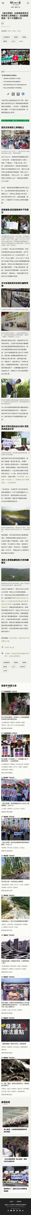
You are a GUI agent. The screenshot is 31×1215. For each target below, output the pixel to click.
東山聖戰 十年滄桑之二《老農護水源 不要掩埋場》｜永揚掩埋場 (14, 760)
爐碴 (23, 722)
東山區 (12, 647)
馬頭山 (4, 924)
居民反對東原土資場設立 (10, 75)
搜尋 (28, 3)
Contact (14, 1210)
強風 (19, 966)
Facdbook (8, 1210)
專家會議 (5, 769)
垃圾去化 (16, 848)
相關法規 (14, 255)
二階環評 (5, 927)
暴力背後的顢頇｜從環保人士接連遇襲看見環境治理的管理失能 (15, 718)
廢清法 (4, 1047)
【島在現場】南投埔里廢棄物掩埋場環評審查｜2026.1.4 (15, 843)
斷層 (10, 767)
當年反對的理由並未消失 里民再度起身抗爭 (15, 85)
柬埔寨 (4, 1010)
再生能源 (13, 966)
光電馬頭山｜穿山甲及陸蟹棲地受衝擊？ (15, 921)
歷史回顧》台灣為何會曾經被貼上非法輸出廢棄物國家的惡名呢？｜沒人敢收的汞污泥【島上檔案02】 (15, 1004)
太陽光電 (17, 969)
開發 (2, 24)
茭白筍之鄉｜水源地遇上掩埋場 (12, 881)
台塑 (9, 1010)
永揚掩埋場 (6, 37)
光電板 (24, 969)
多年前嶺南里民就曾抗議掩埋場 (11, 81)
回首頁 (11, 1201)
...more (20, 41)
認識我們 (19, 1201)
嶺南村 (11, 769)
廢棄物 (24, 37)
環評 (20, 767)
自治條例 (22, 667)
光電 (16, 927)
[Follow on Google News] (23, 93)
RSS (23, 1210)
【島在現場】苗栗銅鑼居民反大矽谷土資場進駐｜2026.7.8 (15, 804)
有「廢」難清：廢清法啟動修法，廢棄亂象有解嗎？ (15, 1084)
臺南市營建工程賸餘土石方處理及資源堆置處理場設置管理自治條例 (14, 601)
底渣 (9, 1091)
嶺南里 (5, 41)
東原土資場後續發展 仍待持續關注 (12, 88)
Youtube (11, 1210)
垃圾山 (23, 848)
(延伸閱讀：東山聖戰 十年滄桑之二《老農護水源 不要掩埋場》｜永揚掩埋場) (15, 479)
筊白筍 (10, 887)
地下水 (16, 767)
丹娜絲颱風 (5, 966)
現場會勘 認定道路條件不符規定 (12, 78)
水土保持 (16, 809)
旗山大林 (10, 725)
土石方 (13, 41)
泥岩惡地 (10, 924)
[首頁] (15, 3)
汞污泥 (14, 1010)
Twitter (20, 1210)
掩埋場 (16, 37)
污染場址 (16, 1047)
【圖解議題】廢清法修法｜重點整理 (13, 1044)
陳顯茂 (26, 767)
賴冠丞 (9, 31)
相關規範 (4, 607)
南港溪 (16, 887)
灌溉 (12, 885)
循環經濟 (5, 969)
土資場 (5, 671)
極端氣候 (24, 966)
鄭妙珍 (4, 725)
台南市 (6, 647)
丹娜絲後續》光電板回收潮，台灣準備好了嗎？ (15, 962)
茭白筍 (10, 848)
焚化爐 (4, 1091)
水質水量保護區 (20, 725)
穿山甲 (11, 927)
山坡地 (23, 809)
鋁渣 (9, 1089)
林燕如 (19, 31)
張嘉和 (14, 31)
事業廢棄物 (5, 885)
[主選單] (3, 3)
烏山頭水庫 (19, 764)
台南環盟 (5, 767)
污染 (22, 885)
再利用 (4, 1050)
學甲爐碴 (26, 1089)
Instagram (17, 1210)
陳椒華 (18, 722)
